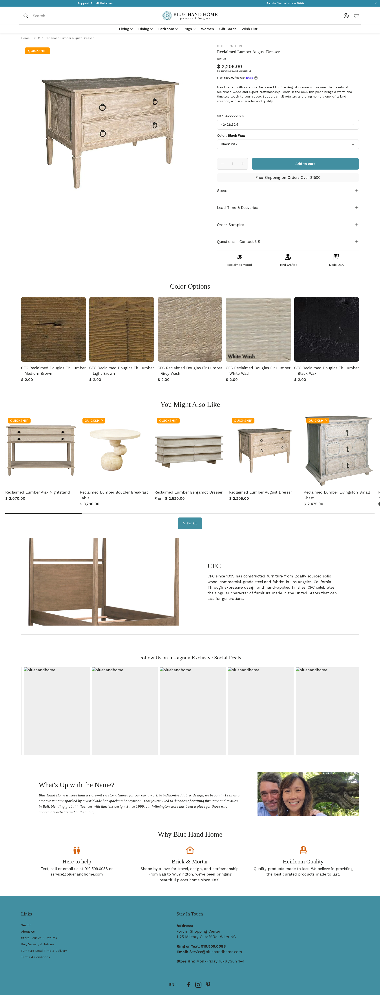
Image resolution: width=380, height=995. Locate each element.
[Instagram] (198, 985)
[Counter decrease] (223, 164)
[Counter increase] (243, 164)
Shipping (222, 71)
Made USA (336, 264)
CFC (37, 38)
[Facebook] (189, 985)
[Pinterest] (208, 985)
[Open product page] (53, 329)
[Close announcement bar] (375, 3)
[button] (52, 16)
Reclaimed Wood (239, 264)
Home (25, 38)
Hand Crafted (288, 264)
